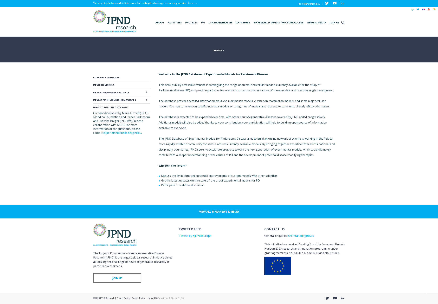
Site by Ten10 (177, 298)
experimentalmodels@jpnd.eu (122, 133)
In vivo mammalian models (111, 92)
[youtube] (429, 11)
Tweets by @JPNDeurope (195, 236)
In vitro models (103, 85)
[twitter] (418, 11)
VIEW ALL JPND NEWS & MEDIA (219, 212)
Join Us (335, 22)
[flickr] (423, 11)
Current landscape (106, 77)
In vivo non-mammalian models (114, 100)
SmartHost (163, 298)
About (159, 22)
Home (218, 50)
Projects (191, 22)
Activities (175, 22)
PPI (203, 22)
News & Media (316, 22)
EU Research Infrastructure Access (279, 22)
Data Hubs (242, 22)
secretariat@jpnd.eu (309, 3)
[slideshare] (412, 11)
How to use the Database (110, 107)
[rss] (434, 11)
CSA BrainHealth (220, 22)
